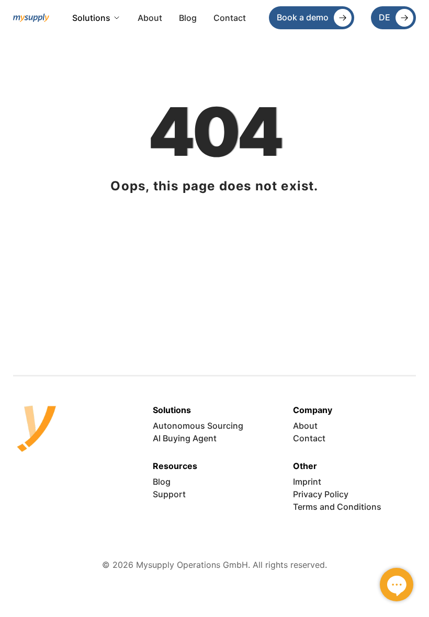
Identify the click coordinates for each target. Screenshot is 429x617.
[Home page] (31, 17)
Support (169, 494)
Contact (229, 18)
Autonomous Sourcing (198, 425)
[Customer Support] (396, 584)
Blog (188, 18)
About (150, 18)
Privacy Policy (320, 494)
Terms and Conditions (337, 506)
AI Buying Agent (185, 438)
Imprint (307, 481)
